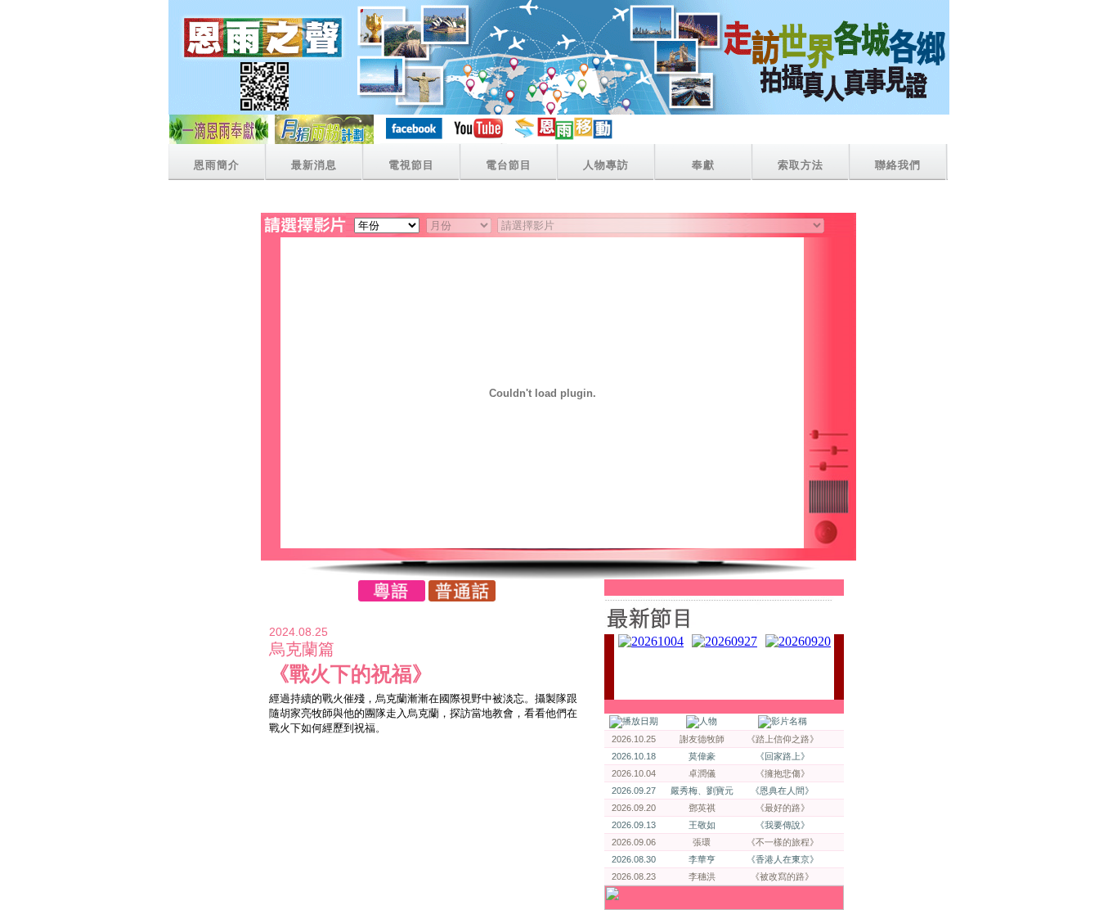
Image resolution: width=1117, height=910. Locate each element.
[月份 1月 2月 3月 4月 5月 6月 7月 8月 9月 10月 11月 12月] (458, 225)
